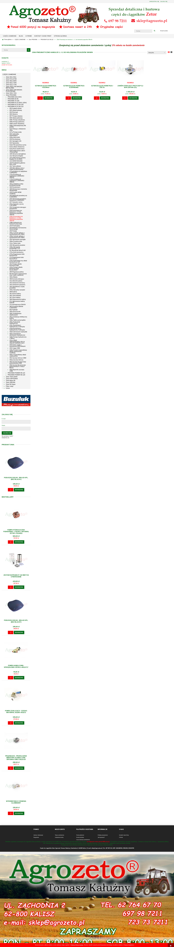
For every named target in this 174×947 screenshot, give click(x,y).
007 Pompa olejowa (16, 116)
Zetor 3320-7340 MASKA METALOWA (14, 87)
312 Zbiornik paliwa (16, 281)
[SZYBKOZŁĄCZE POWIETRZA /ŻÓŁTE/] (102, 69)
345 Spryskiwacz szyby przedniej (17, 287)
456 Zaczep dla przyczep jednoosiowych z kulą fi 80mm (18, 366)
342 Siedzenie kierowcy (17, 283)
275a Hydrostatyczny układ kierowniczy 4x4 (18, 261)
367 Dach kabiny (15, 297)
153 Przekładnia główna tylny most (17, 163)
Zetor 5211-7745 (11, 84)
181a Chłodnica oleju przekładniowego (16, 184)
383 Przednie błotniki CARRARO (16, 307)
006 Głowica (14, 114)
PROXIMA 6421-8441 (15, 97)
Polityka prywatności (103, 835)
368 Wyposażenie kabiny (18, 299)
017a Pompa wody (16, 132)
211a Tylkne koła (15, 243)
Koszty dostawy (80, 837)
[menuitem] (10, 36)
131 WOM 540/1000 (16, 161)
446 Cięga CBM (15, 348)
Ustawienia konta (59, 837)
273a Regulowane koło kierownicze (17, 254)
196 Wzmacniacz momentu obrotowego (18, 189)
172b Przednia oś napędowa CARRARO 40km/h (17, 180)
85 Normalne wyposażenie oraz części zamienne (18, 274)
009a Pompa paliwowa (17, 122)
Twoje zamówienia (59, 835)
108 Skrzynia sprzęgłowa (18, 154)
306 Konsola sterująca (17, 279)
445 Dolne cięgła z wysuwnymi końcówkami (17, 345)
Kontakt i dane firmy (124, 835)
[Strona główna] (87, 17)
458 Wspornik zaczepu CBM (17, 370)
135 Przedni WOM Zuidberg (15, 193)
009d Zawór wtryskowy (17, 123)
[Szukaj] (154, 30)
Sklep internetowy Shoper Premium (87, 939)
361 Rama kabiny (15, 293)
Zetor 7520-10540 (11, 377)
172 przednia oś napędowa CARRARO (18, 172)
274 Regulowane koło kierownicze (17, 258)
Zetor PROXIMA (11, 95)
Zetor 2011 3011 (11, 77)
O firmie (121, 837)
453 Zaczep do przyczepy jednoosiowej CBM (18, 362)
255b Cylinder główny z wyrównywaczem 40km (17, 236)
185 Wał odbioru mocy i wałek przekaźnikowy (17, 168)
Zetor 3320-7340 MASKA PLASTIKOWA (14, 90)
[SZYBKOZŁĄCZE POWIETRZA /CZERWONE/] (73, 69)
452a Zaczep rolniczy (16, 360)
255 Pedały (13, 231)
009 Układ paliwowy (16, 118)
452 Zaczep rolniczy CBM (18, 358)
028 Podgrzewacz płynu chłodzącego (17, 151)
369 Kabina (13, 292)
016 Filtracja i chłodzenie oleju (18, 129)
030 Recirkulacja (15, 139)
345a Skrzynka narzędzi (17, 290)
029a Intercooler (15, 137)
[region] (16, 400)
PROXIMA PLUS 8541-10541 (17, 102)
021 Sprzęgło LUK (15, 141)
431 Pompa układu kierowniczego (16, 264)
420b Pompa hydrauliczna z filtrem (18, 337)
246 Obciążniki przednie (17, 245)
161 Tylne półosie (15, 166)
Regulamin (36, 837)
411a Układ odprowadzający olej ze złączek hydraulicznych (17, 341)
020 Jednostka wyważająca (14, 134)
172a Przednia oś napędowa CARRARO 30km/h (17, 176)
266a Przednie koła (16, 241)
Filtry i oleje (9, 386)
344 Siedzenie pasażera (17, 284)
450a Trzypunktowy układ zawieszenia (18, 355)
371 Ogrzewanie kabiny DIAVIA (17, 302)
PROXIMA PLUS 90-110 (15, 106)
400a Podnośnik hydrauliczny (15, 322)
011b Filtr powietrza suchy (18, 145)
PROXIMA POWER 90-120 (16, 375)
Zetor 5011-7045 (11, 83)
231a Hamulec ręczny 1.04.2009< (17, 204)
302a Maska (13, 277)
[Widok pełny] (171, 52)
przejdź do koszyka (7, 64)
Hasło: (3, 425)
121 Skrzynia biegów (16, 156)
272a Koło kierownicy (16, 252)
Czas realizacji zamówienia (83, 839)
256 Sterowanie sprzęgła (18, 239)
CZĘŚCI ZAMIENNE (9, 74)
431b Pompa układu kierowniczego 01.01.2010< (16, 268)
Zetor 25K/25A (10, 382)
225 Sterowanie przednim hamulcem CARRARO (18, 199)
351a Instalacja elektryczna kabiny (18, 317)
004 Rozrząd (14, 112)
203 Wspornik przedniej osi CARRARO (18, 196)
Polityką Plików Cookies (77, 945)
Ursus (8, 388)
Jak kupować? (101, 837)
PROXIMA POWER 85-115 (16, 373)
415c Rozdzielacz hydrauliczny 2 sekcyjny (17, 325)
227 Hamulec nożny (16, 202)
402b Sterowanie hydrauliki (18, 332)
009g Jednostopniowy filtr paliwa (18, 126)
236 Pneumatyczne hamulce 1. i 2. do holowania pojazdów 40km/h (16, 212)
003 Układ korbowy (16, 110)
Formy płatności (80, 835)
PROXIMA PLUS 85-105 (15, 104)
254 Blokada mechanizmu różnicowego (18, 228)
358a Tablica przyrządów (18, 320)
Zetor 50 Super (10, 384)
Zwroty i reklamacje (38, 835)
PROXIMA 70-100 (13, 101)
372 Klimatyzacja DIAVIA (18, 304)
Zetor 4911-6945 (11, 81)
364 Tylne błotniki (15, 295)
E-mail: (4, 418)
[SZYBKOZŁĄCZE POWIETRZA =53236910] (45, 69)
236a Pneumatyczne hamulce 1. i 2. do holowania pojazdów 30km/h (16, 218)
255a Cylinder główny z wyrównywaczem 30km (17, 233)
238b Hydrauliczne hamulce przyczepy (16, 223)
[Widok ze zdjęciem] (169, 52)
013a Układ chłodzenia (17, 147)
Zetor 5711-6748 (11, 79)
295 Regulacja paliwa (17, 272)
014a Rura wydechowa (17, 148)
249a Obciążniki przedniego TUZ (15, 247)
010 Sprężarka (14, 143)
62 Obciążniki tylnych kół (17, 250)
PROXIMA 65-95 (13, 99)
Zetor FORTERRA (12, 378)
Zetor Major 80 (10, 380)
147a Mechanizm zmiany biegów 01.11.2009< (18, 158)
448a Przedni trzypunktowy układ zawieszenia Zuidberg (18, 351)
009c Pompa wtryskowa (17, 120)
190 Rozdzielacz (15, 187)
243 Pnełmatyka (15, 226)
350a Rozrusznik (15, 311)
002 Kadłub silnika (15, 108)
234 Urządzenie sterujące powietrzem (18, 208)
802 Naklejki (14, 309)
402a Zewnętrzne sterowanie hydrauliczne (17, 334)
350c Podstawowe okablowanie (15, 314)
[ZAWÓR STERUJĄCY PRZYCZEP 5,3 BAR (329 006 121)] (130, 69)
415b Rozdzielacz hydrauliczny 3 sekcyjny (17, 329)
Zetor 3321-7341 (11, 93)
